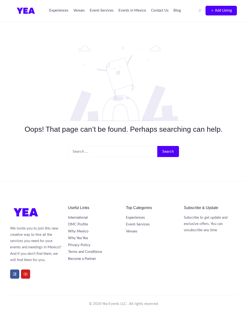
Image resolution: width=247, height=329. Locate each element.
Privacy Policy (79, 245)
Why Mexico (78, 231)
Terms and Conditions (85, 252)
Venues (79, 10)
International (78, 217)
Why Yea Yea (78, 238)
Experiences (59, 10)
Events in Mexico (132, 10)
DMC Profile (78, 224)
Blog (177, 10)
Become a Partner (82, 259)
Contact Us (160, 10)
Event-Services (102, 10)
